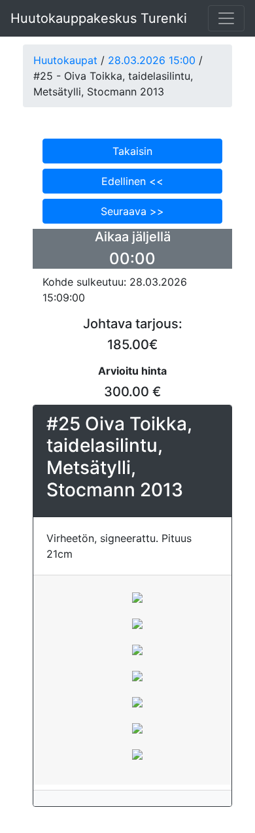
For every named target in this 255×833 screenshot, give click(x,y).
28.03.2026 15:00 (152, 60)
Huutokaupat (65, 60)
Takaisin (132, 151)
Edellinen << (132, 181)
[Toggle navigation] (226, 18)
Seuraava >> (132, 211)
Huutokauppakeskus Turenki (98, 18)
